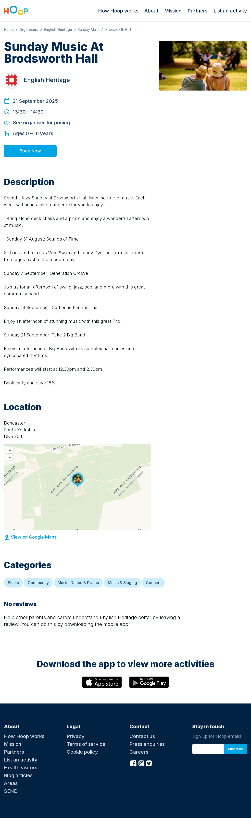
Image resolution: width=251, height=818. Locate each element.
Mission (173, 11)
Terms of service (86, 744)
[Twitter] (149, 763)
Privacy (76, 736)
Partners (198, 11)
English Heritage (58, 29)
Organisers (28, 29)
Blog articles (18, 775)
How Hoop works (118, 11)
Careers (138, 752)
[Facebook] (133, 763)
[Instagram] (141, 763)
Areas (11, 783)
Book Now (30, 150)
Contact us (142, 736)
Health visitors (20, 768)
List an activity (230, 11)
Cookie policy (82, 752)
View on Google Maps (34, 537)
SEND (11, 791)
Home (9, 29)
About (151, 11)
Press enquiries (147, 744)
